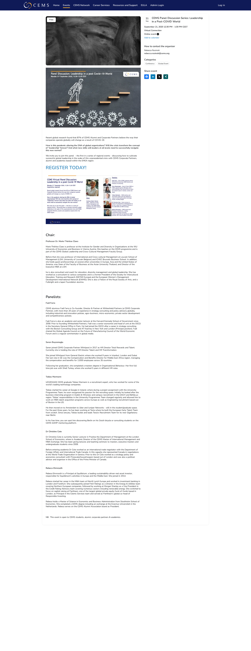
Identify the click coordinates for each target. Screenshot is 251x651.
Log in (221, 5)
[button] (158, 34)
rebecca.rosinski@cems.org (156, 53)
